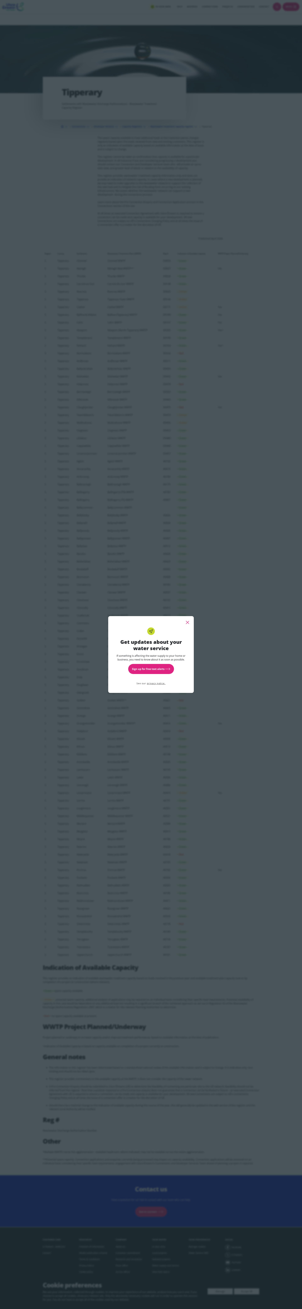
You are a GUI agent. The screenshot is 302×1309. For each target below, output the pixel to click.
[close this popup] (187, 622)
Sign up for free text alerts (148, 669)
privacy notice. (156, 683)
